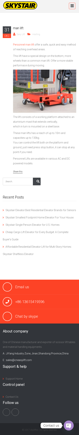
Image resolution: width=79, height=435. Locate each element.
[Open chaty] (69, 425)
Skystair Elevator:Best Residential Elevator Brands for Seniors (41, 210)
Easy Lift (21, 34)
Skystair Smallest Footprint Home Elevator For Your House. (40, 217)
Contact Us (12, 396)
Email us (22, 287)
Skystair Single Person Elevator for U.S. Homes (33, 224)
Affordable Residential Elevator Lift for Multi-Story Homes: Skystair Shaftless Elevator (37, 250)
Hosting (36, 34)
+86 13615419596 (29, 302)
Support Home (14, 378)
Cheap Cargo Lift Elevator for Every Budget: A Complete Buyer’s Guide (35, 236)
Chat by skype (26, 316)
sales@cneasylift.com (19, 360)
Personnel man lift (23, 44)
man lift (18, 28)
